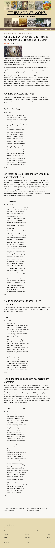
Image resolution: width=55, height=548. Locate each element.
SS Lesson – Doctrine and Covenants (24, 33)
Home (5, 29)
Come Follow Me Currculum (10, 33)
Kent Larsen (6, 43)
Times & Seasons (9, 525)
